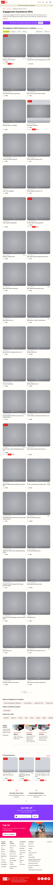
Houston (3, 860)
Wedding (22, 848)
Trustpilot (49, 841)
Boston (3, 851)
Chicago (3, 854)
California (6, 718)
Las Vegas (3, 866)
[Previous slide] (1, 5)
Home (4, 8)
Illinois (31, 718)
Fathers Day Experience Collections (12, 703)
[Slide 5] (16, 89)
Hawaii (44, 718)
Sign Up (35, 816)
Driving (11, 847)
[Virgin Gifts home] (4, 2)
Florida (20, 718)
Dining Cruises (13, 856)
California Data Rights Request (18, 881)
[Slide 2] (35, 121)
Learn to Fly (13, 854)
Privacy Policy (21, 879)
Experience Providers (33, 865)
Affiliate (30, 855)
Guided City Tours (38, 703)
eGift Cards (13, 845)
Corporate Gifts (32, 852)
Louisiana (9, 8)
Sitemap (30, 867)
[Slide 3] (14, 89)
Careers (30, 848)
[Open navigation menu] (50, 2)
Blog (29, 850)
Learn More (33, 5)
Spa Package (13, 860)
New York (13, 718)
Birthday (22, 844)
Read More (5, 18)
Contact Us (31, 846)
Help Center (5, 735)
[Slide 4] (15, 89)
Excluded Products (33, 863)
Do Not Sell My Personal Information (19, 880)
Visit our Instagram (9, 834)
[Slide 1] (34, 121)
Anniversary (23, 846)
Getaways (12, 858)
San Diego (3, 862)
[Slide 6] (41, 89)
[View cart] (46, 2)
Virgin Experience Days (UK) (35, 869)
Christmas (22, 864)
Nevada (38, 718)
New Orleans (7, 710)
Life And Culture (28, 703)
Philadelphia (4, 864)
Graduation (22, 850)
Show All (48, 755)
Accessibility (31, 857)
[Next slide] (51, 5)
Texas (26, 718)
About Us (30, 844)
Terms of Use (14, 879)
